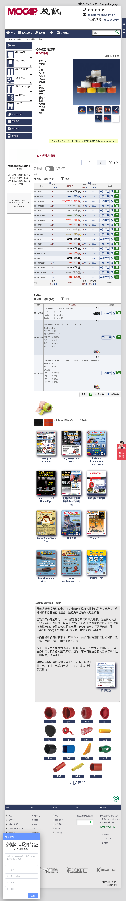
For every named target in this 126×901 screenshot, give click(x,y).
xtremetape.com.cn (108, 141)
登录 (57, 816)
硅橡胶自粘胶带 (36, 39)
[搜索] (117, 32)
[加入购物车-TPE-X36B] (115, 239)
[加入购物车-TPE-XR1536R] (115, 263)
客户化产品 (36, 816)
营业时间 (11, 833)
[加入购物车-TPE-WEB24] (117, 373)
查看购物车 (59, 820)
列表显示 (60, 168)
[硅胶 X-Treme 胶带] (115, 110)
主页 (13, 33)
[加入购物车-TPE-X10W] (115, 230)
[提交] (90, 822)
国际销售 (58, 833)
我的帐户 (43, 33)
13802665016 (110, 19)
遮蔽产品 (21, 39)
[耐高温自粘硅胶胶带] (107, 110)
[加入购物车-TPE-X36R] (115, 244)
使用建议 (35, 824)
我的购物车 (27, 33)
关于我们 (11, 820)
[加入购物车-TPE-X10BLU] (115, 197)
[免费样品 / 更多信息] (104, 192)
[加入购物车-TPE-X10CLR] (115, 206)
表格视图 (39, 168)
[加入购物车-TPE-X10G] (115, 211)
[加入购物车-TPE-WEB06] (117, 338)
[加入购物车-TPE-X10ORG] (115, 220)
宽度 (53, 186)
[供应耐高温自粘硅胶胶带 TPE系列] (98, 110)
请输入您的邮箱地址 (84, 816)
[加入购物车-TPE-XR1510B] (115, 249)
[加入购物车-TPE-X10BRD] (115, 201)
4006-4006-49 (96, 10)
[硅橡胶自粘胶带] (82, 110)
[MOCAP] (34, 11)
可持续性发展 (13, 824)
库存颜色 (69, 186)
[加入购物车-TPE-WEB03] (117, 313)
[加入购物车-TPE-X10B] (115, 192)
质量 (33, 829)
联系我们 (15, 121)
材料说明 (35, 833)
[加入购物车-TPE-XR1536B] (115, 258)
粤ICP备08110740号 (109, 882)
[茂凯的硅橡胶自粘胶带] (90, 110)
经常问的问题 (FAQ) (15, 829)
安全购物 (58, 824)
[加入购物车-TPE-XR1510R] (115, 254)
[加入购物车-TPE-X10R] (115, 225)
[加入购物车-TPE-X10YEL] (115, 235)
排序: (45, 179)
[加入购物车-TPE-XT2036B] (115, 268)
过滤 (66, 179)
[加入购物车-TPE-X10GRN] (115, 216)
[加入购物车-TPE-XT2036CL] (115, 273)
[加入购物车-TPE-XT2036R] (115, 277)
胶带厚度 (92, 186)
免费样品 (65, 33)
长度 (84, 186)
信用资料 (105, 843)
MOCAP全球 (17, 114)
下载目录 (15, 136)
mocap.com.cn (101, 14)
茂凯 (115, 885)
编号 (41, 186)
